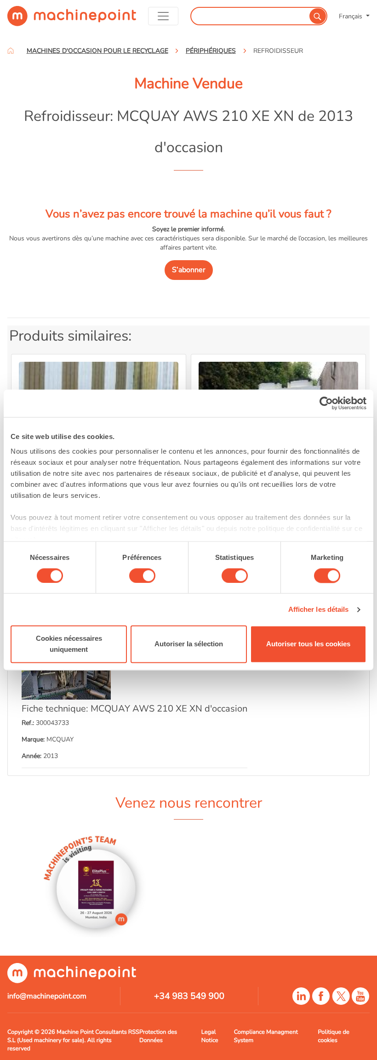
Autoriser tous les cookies (308, 644)
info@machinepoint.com (46, 996)
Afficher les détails (318, 609)
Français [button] (351, 16)
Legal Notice (209, 1036)
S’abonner (189, 270)
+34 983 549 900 (189, 996)
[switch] (142, 575)
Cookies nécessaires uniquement (69, 644)
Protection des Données (158, 1036)
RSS (133, 1032)
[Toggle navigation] (163, 16)
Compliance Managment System (266, 1036)
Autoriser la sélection (188, 644)
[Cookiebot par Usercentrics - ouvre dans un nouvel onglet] (326, 403)
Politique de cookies (333, 1036)
